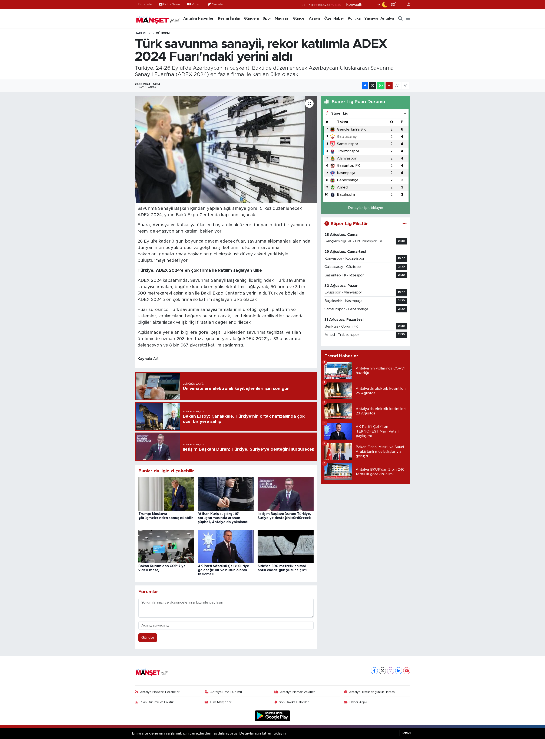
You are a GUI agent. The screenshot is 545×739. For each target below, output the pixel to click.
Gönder (147, 637)
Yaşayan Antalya (379, 18)
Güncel (299, 18)
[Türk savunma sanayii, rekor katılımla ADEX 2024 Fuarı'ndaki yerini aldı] (226, 149)
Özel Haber (334, 18)
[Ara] (400, 18)
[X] (382, 670)
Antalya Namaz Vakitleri (298, 692)
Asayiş (315, 18)
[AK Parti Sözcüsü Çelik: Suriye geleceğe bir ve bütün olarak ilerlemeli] (226, 546)
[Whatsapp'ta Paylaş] (380, 85)
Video (196, 4)
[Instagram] (390, 670)
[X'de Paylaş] (372, 85)
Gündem (251, 18)
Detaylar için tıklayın (365, 208)
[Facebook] (374, 670)
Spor (267, 18)
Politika (354, 18)
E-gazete (145, 4)
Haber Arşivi (358, 702)
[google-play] (272, 715)
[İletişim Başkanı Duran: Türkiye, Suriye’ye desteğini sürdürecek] (286, 494)
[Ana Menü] (408, 18)
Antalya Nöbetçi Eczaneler (159, 692)
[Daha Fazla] (389, 85)
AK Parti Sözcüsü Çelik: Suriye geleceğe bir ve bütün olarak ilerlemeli (223, 570)
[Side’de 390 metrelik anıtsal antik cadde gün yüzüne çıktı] (286, 546)
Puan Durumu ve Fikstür (157, 702)
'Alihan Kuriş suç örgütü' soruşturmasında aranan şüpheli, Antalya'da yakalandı (223, 518)
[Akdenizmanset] (158, 18)
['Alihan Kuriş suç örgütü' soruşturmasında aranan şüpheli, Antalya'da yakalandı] (226, 494)
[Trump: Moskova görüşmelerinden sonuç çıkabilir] (166, 494)
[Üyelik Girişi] (406, 4)
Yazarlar (218, 4)
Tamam (406, 733)
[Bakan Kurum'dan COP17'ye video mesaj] (166, 546)
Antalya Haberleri (198, 18)
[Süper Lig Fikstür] (405, 224)
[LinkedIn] (398, 670)
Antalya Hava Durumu (226, 692)
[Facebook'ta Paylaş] (365, 85)
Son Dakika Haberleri (294, 702)
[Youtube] (406, 670)
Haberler (143, 33)
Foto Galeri (171, 4)
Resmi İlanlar (229, 18)
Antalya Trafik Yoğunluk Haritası (372, 692)
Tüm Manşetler (220, 702)
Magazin (282, 18)
